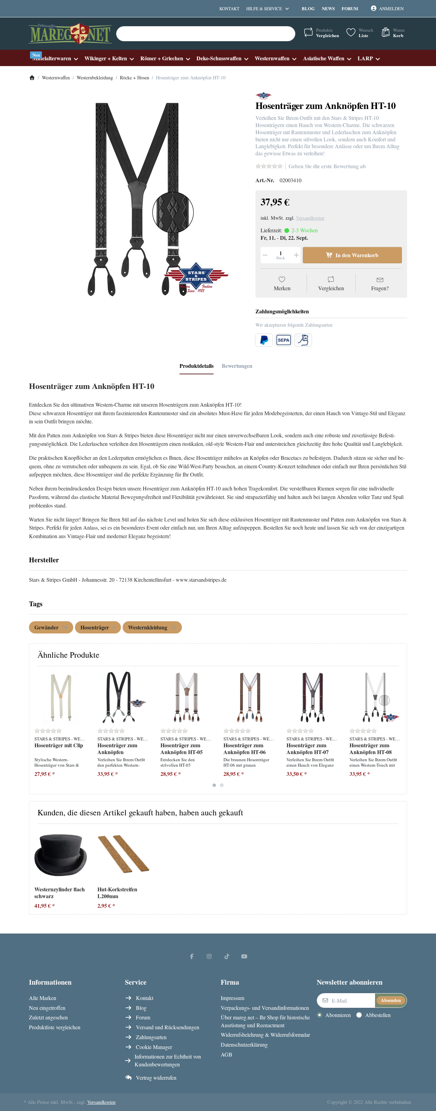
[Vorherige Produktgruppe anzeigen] (37, 730)
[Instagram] (209, 956)
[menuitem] (55, 58)
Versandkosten (310, 218)
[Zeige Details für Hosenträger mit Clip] (60, 697)
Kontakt (229, 8)
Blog (308, 8)
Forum (350, 8)
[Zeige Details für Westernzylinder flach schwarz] (60, 855)
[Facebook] (191, 956)
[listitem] (137, 199)
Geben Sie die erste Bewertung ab (327, 166)
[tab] (197, 365)
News (328, 8)
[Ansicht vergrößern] (137, 199)
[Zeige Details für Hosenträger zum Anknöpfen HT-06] (249, 697)
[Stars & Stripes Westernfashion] (263, 95)
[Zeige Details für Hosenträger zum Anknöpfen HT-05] (186, 697)
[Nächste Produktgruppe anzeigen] (399, 730)
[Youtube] (244, 956)
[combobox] (205, 33)
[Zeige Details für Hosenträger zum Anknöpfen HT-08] (375, 697)
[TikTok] (226, 956)
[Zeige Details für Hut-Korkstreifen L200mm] (123, 855)
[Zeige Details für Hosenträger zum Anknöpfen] (123, 697)
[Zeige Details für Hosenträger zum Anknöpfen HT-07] (312, 697)
